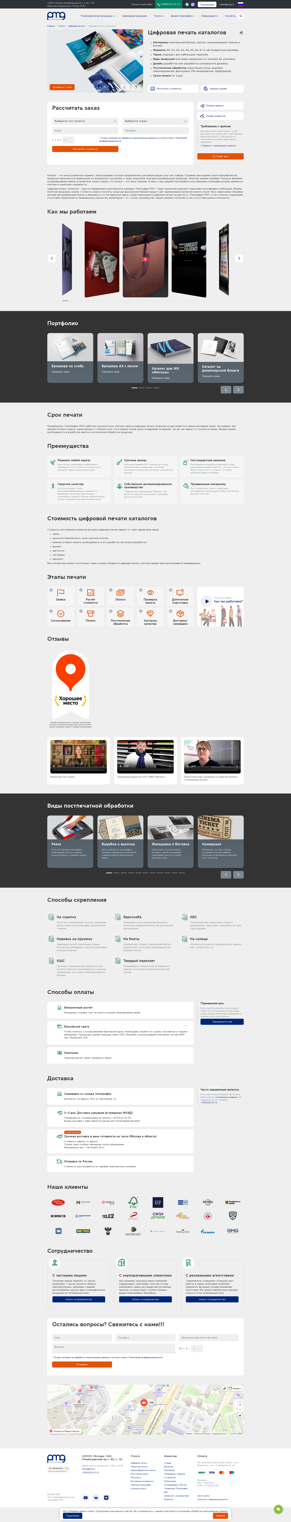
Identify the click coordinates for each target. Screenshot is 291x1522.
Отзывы (167, 1463)
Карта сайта (203, 1496)
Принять (220, 1515)
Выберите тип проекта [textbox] (70, 121)
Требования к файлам (174, 1474)
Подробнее (72, 1515)
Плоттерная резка (139, 1474)
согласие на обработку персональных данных (132, 138)
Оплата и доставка (141, 4)
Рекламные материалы (142, 1481)
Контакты (230, 16)
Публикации (170, 1481)
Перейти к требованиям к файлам (219, 146)
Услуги (157, 16)
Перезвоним (207, 4)
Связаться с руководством (176, 1496)
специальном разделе (226, 1097)
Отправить (82, 1364)
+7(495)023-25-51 (209, 1102)
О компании (170, 1477)
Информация (208, 16)
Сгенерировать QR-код (175, 1485)
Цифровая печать (139, 1463)
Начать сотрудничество (78, 1299)
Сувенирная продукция (134, 16)
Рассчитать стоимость (169, 88)
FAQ (166, 1492)
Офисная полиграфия (141, 1485)
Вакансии (168, 1467)
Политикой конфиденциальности (146, 1357)
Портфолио (169, 1470)
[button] (94, 87)
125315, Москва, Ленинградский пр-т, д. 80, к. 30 (70, 3)
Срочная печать (138, 1488)
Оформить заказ (60, 371)
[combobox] (85, 121)
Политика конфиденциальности (212, 1499)
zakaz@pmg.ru (226, 4)
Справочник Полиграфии (176, 1488)
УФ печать (136, 1477)
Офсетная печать (139, 1467)
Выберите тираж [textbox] (136, 121)
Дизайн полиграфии (181, 16)
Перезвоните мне (222, 1021)
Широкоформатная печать (143, 1470)
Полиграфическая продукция (96, 16)
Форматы (168, 1499)
